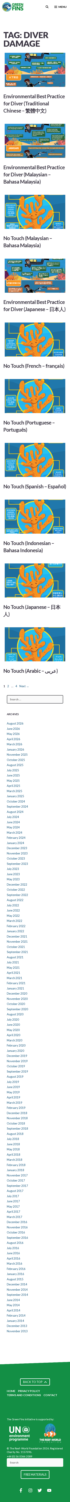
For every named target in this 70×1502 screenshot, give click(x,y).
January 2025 (15, 796)
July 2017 (13, 1196)
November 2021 (17, 941)
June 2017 (13, 1201)
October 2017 (16, 1180)
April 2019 (13, 1097)
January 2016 (15, 1274)
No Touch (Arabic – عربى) (30, 671)
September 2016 (17, 1237)
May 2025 (13, 780)
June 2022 (13, 910)
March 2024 (14, 832)
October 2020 (16, 1004)
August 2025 (15, 765)
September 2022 (17, 895)
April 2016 (13, 1258)
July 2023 (13, 869)
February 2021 (16, 983)
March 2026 (14, 744)
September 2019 (17, 1071)
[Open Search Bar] (47, 7)
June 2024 (13, 822)
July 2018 (13, 1139)
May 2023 (13, 879)
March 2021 (14, 978)
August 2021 (15, 957)
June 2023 (13, 874)
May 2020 (13, 1030)
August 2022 (15, 900)
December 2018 (17, 1113)
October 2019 (16, 1066)
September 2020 (17, 1009)
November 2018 (17, 1118)
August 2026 (15, 723)
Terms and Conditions (24, 1395)
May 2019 (13, 1092)
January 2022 (15, 931)
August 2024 (15, 812)
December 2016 (17, 1222)
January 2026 (15, 749)
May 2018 (13, 1149)
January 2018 (15, 1170)
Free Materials (35, 1474)
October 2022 (16, 889)
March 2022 (14, 921)
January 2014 (15, 1321)
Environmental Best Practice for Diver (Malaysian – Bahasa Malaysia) (34, 174)
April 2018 (13, 1154)
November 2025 (17, 754)
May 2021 (13, 967)
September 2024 (17, 806)
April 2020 (13, 1035)
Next (24, 686)
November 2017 (17, 1175)
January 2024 (15, 843)
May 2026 (13, 734)
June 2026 (13, 728)
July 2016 (13, 1248)
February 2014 (16, 1315)
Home (11, 1391)
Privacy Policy (29, 1391)
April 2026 (13, 739)
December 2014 (17, 1284)
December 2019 (17, 1056)
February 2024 (16, 837)
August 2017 (15, 1191)
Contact (50, 1395)
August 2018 (15, 1134)
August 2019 (15, 1076)
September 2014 (17, 1294)
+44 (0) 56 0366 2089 (19, 1456)
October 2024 (16, 801)
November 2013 (17, 1331)
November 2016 (17, 1227)
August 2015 (15, 1279)
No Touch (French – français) (33, 366)
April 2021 (13, 972)
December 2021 (17, 936)
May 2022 (13, 915)
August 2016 (15, 1243)
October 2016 (16, 1232)
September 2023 (17, 864)
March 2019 (14, 1102)
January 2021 (15, 988)
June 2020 (13, 1024)
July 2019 (13, 1082)
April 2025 (13, 786)
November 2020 (17, 999)
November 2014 (17, 1289)
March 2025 (14, 791)
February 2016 (16, 1269)
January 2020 (15, 1050)
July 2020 (13, 1019)
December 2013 (17, 1326)
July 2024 (13, 817)
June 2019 (13, 1087)
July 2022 (13, 905)
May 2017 (13, 1206)
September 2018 (17, 1128)
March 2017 (14, 1217)
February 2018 (16, 1165)
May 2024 (13, 827)
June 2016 (13, 1253)
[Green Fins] (13, 7)
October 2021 (16, 947)
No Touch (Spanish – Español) (34, 486)
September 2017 (17, 1186)
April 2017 (13, 1211)
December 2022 (17, 884)
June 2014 (13, 1300)
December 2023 (17, 848)
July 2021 (13, 962)
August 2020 (15, 1014)
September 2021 (17, 952)
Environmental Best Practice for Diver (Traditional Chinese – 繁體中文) (34, 103)
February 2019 (16, 1108)
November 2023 (17, 853)
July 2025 (13, 770)
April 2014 (13, 1310)
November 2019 (17, 1061)
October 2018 (16, 1123)
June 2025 (13, 775)
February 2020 (16, 1045)
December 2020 (17, 993)
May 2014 (13, 1305)
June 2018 (13, 1144)
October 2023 (16, 858)
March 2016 (14, 1263)
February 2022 (16, 926)
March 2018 (14, 1159)
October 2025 (16, 760)
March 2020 (14, 1040)
